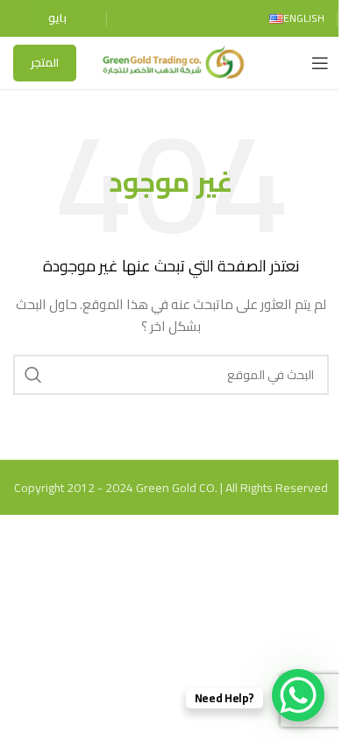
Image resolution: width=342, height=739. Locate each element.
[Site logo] (171, 62)
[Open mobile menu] (320, 63)
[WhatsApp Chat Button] (298, 695)
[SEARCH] (33, 375)
